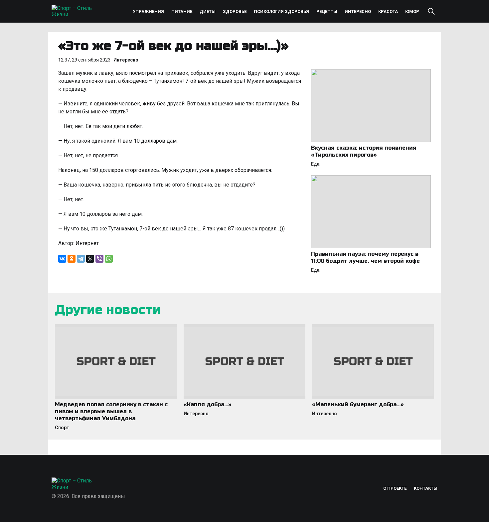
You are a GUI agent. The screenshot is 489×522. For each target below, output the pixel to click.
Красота (388, 11)
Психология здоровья (281, 11)
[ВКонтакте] (62, 259)
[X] (90, 259)
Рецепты (326, 11)
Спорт (62, 427)
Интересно (358, 11)
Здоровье (234, 11)
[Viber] (99, 259)
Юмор (412, 11)
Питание (181, 11)
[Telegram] (81, 259)
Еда (315, 164)
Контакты (425, 488)
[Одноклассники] (72, 259)
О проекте (395, 488)
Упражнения (148, 11)
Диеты (208, 11)
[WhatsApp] (109, 259)
